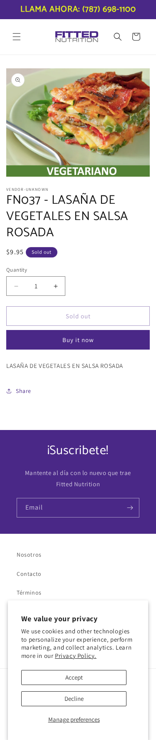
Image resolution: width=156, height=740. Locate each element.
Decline (74, 698)
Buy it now (78, 340)
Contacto (29, 574)
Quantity (16, 269)
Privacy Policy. (76, 656)
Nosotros (29, 554)
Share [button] (23, 391)
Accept (74, 677)
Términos (29, 592)
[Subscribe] (130, 508)
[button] (16, 37)
